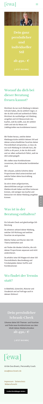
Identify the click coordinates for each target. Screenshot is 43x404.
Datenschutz (20, 381)
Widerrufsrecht (11, 384)
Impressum (9, 381)
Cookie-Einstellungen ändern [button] (16, 391)
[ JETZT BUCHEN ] (21, 69)
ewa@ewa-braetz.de (12, 371)
